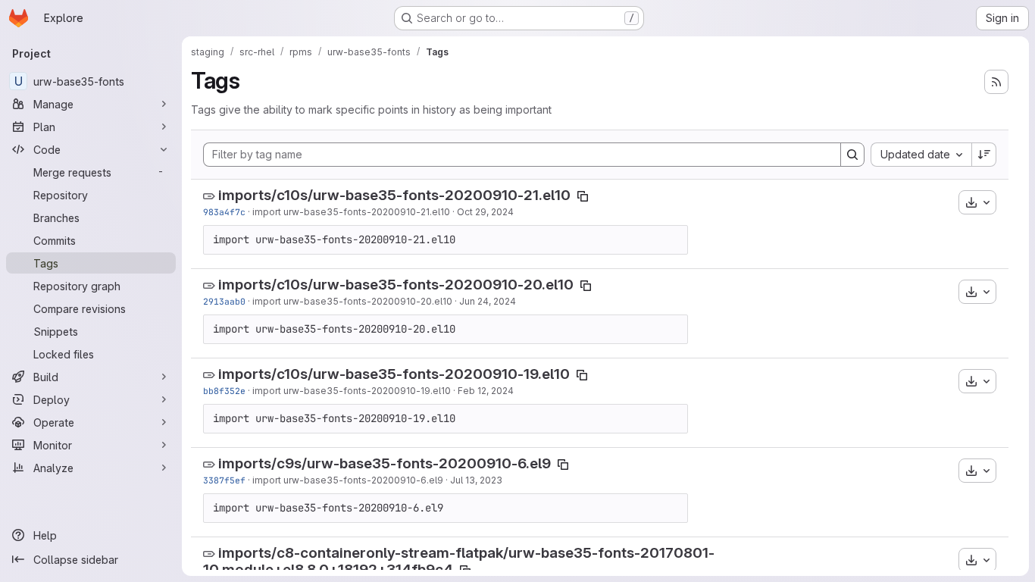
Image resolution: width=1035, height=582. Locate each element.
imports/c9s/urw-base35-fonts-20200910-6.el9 (384, 463)
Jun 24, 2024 (487, 301)
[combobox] (921, 154)
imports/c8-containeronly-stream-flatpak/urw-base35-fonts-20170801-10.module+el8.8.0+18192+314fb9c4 (458, 561)
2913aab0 (224, 301)
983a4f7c (224, 211)
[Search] (852, 154)
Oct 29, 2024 (485, 211)
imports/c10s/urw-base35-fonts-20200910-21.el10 (394, 195)
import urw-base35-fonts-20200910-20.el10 (352, 301)
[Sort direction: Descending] (984, 154)
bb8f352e (224, 390)
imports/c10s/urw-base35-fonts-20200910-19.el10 (394, 374)
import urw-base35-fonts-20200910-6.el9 (347, 480)
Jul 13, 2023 (476, 480)
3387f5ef (224, 480)
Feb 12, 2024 (486, 390)
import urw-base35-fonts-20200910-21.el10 (351, 211)
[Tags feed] (996, 82)
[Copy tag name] (583, 196)
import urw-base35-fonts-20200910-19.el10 (351, 390)
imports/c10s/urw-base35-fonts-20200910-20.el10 (396, 284)
